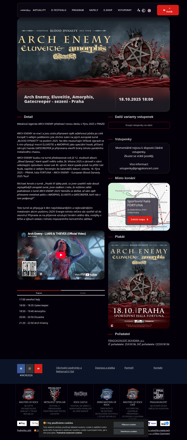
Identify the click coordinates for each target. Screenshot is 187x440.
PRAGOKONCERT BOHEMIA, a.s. (126, 340)
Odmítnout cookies (129, 431)
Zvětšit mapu (138, 219)
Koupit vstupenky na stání (139, 125)
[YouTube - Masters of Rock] (38, 368)
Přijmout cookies (129, 424)
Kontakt (158, 367)
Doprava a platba (105, 367)
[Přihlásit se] (138, 10)
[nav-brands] (25, 10)
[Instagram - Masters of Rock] (30, 368)
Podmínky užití (24, 430)
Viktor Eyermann (162, 433)
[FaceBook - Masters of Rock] (21, 368)
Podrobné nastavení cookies (69, 433)
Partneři (129, 367)
